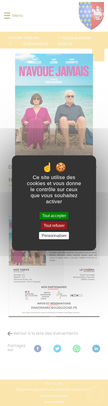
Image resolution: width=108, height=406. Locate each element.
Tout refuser (54, 226)
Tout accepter (54, 216)
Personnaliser (54, 235)
